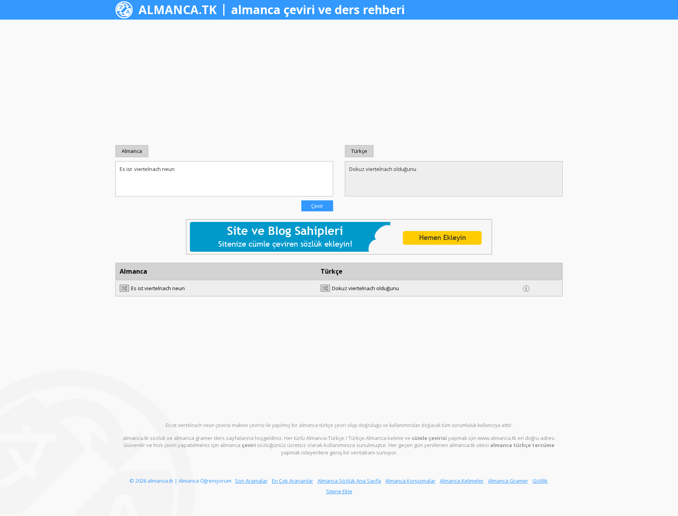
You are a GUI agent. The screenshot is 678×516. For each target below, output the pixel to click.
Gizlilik (540, 480)
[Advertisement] (339, 82)
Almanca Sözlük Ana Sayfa (349, 480)
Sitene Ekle (339, 491)
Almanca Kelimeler (462, 480)
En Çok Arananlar (292, 480)
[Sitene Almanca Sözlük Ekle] (339, 236)
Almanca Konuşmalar (410, 480)
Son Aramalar (251, 480)
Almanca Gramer (508, 480)
